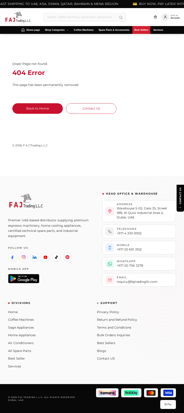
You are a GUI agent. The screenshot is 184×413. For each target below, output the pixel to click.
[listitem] (12, 257)
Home (13, 312)
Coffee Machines (21, 320)
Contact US (106, 358)
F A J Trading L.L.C (35, 145)
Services (14, 366)
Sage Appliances (21, 327)
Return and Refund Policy (117, 320)
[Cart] (155, 17)
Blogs (101, 351)
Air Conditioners (21, 343)
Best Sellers (106, 343)
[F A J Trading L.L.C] (19, 17)
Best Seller (16, 358)
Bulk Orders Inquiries (113, 335)
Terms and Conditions (114, 327)
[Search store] (120, 17)
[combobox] (85, 17)
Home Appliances (22, 335)
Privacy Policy (108, 312)
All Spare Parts (19, 351)
